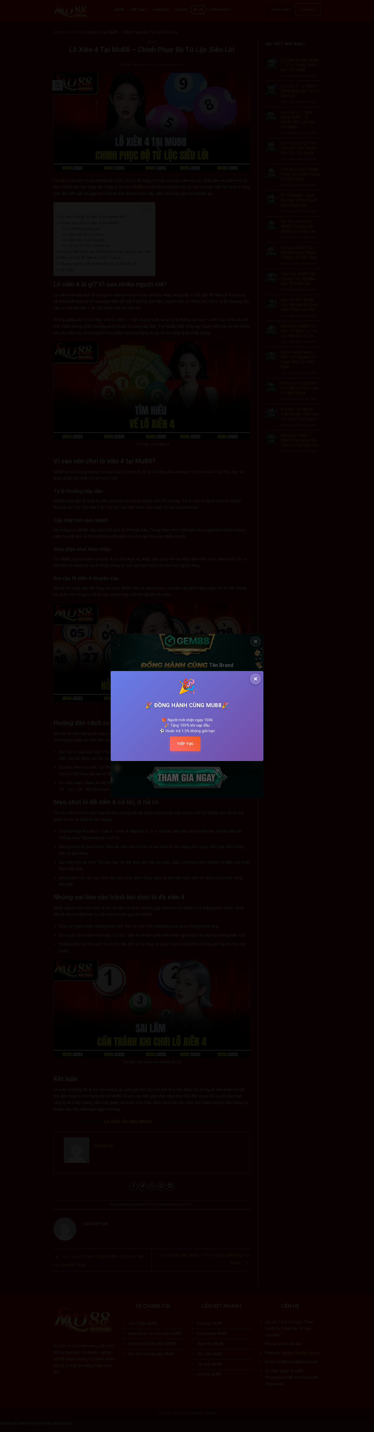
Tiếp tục (185, 744)
